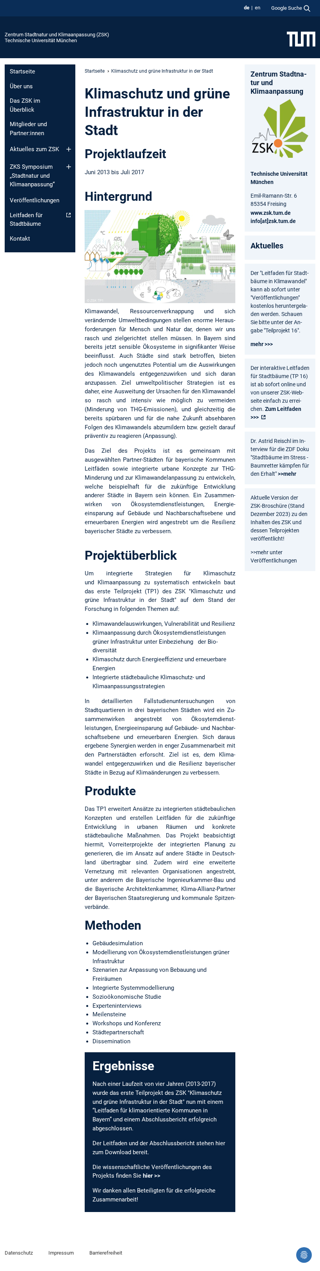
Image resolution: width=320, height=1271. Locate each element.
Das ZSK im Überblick (25, 105)
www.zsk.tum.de (271, 213)
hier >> (151, 1175)
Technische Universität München (41, 40)
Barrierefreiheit (105, 1253)
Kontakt (20, 238)
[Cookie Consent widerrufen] (304, 1255)
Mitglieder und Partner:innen (28, 129)
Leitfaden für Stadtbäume (26, 220)
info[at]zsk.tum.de (273, 221)
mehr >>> (262, 344)
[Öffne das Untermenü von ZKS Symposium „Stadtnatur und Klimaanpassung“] (68, 166)
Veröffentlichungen (34, 200)
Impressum (61, 1253)
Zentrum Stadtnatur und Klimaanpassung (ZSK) (57, 34)
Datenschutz (19, 1253)
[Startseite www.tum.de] (301, 38)
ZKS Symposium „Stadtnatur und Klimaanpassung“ (32, 175)
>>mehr (287, 474)
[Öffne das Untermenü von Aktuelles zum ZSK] (68, 149)
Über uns (21, 86)
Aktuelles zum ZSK (34, 149)
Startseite (22, 71)
